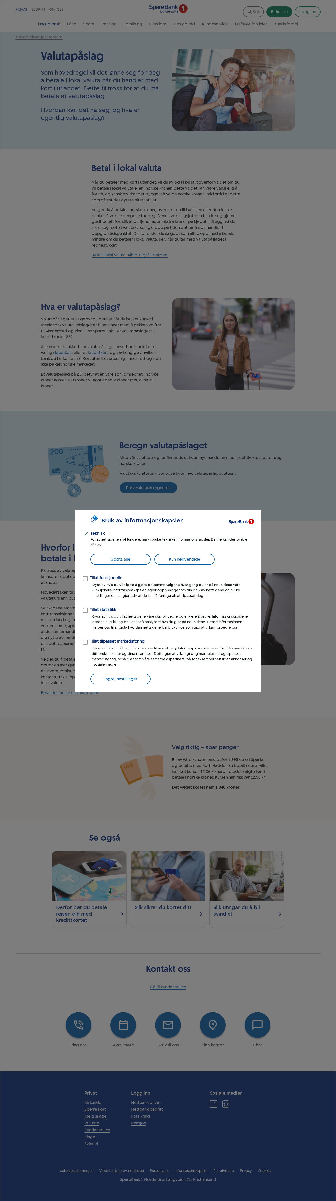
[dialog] (168, 600)
